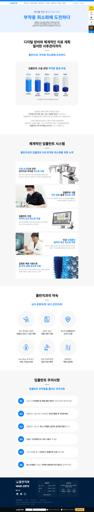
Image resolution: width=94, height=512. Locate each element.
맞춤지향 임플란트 (34, 3)
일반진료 (59, 3)
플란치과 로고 (13, 3)
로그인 (74, 0)
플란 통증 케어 (41, 3)
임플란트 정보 (54, 3)
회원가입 (77, 0)
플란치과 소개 (26, 3)
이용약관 (26, 500)
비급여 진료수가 (34, 500)
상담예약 (64, 3)
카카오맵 (68, 491)
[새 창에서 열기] (17, 494)
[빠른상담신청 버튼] (79, 509)
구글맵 (74, 491)
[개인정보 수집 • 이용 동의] (47, 509)
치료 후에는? (47, 3)
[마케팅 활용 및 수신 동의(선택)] (61, 509)
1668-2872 (22, 486)
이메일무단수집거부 (43, 500)
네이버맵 (63, 491)
